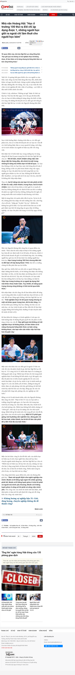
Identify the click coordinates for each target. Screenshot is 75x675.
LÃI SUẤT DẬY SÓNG (32, 6)
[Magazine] (3, 1)
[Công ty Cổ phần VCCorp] (10, 653)
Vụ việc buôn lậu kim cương (59, 10)
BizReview (20, 6)
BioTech (45, 10)
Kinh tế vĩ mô (21, 630)
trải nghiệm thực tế (15, 525)
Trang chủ (5, 630)
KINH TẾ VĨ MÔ (18, 14)
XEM (40, 536)
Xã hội (13, 630)
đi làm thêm (24, 525)
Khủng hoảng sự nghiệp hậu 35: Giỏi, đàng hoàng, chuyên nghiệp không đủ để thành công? (20, 501)
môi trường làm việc (15, 527)
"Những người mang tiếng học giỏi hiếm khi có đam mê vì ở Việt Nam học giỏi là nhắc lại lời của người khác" (39, 68)
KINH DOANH (31, 14)
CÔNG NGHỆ (43, 14)
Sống (27, 42)
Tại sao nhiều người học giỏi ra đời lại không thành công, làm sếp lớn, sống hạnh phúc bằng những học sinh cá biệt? (42, 72)
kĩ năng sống (32, 525)
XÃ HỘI (8, 14)
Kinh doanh (33, 630)
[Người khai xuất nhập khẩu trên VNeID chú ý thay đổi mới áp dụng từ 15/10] (36, 597)
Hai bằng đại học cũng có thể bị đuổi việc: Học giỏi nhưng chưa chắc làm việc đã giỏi (33, 70)
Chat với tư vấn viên (52, 646)
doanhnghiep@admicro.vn (55, 642)
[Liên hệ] (18, 48)
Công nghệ (43, 630)
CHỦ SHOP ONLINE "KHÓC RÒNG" (51, 6)
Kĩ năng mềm (25, 527)
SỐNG (53, 14)
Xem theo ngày (10, 536)
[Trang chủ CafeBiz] (2, 14)
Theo (22, 514)
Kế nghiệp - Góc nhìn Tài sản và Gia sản (28, 10)
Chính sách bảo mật (6, 647)
